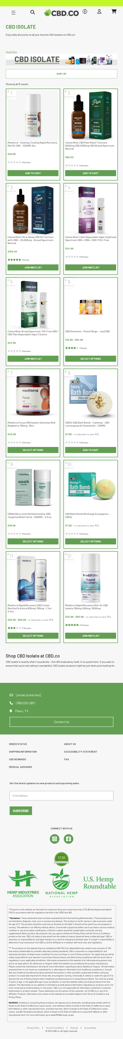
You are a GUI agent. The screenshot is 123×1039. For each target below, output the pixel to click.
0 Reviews (26, 162)
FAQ (66, 759)
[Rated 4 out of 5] (72, 348)
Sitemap (74, 1028)
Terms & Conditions (55, 1028)
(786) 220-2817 (25, 703)
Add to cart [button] (33, 173)
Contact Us (61, 722)
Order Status (18, 743)
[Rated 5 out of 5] (15, 260)
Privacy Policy (33, 1028)
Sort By (61, 73)
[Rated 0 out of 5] (15, 162)
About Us (70, 743)
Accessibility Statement (80, 751)
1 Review (25, 260)
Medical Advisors (20, 766)
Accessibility (90, 1028)
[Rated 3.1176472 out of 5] (15, 628)
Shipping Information (23, 751)
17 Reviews (26, 628)
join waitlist (33, 267)
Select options (90, 358)
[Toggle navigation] (13, 12)
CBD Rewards (17, 759)
